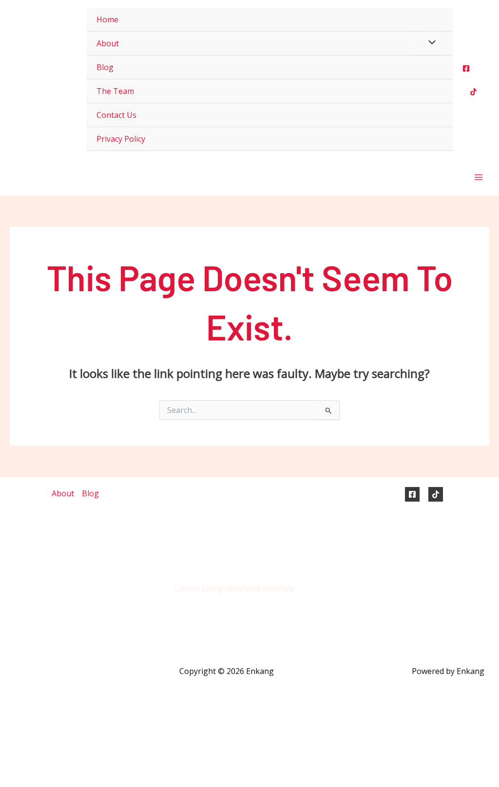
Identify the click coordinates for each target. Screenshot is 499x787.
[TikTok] (435, 494)
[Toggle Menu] (430, 43)
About (107, 43)
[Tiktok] (473, 91)
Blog (105, 67)
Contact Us (116, 115)
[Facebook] (466, 68)
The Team (115, 91)
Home (107, 19)
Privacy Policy (120, 138)
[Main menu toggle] (478, 177)
